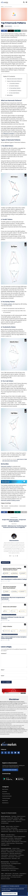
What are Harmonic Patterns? (14, 78)
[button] (14, 886)
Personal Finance (4, 853)
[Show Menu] (26, 2)
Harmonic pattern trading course (10, 500)
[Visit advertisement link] (14, 481)
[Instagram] (8, 752)
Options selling (4, 838)
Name (3, 669)
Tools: (2, 873)
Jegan (21, 818)
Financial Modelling (20, 850)
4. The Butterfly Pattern (15, 90)
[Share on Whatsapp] (17, 31)
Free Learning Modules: (6, 848)
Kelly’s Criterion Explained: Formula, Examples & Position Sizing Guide (14, 637)
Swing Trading (12, 850)
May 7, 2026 (16, 26)
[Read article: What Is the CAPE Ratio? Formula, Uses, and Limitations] (14, 609)
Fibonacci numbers (8, 133)
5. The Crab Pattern (14, 93)
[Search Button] (23, 2)
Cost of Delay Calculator (16, 877)
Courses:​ (3, 826)
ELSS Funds (17, 856)
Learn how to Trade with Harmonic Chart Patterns (14, 460)
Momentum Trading (5, 828)
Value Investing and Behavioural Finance (9, 868)
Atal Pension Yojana (5, 877)
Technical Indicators (13, 855)
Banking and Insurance (6, 858)
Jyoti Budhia (15, 819)
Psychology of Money (5, 863)
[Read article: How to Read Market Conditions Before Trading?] (14, 571)
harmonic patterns (13, 505)
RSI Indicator (3, 851)
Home (2, 6)
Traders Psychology (10, 843)
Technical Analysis (8, 6)
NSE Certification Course (22, 831)
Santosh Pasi (18, 821)
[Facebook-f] (2, 752)
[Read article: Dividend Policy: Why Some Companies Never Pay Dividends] (14, 589)
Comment (4, 653)
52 (9, 620)
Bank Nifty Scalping (10, 834)
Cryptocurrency (12, 831)
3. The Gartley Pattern (14, 88)
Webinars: (3, 834)
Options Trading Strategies (19, 836)
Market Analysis (5, 594)
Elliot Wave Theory (23, 829)
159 (9, 640)
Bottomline (10, 95)
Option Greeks (11, 856)
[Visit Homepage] (4, 2)
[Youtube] (15, 752)
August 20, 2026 (5, 581)
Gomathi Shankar (5, 823)
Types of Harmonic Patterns (14, 81)
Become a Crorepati (5, 878)
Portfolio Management (6, 841)
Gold (19, 858)
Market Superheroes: (5, 816)
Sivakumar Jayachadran (6, 819)
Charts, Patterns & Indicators (9, 614)
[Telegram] (18, 752)
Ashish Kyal (3, 818)
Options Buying (10, 840)
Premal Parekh (10, 818)
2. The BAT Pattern (14, 86)
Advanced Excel (4, 831)
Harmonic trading (6, 466)
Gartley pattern (7, 304)
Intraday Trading (15, 848)
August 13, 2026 (4, 600)
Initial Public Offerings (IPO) (15, 853)
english (6, 505)
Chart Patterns (4, 856)
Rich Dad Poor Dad (14, 861)
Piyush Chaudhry (11, 821)
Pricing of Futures (18, 851)
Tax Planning (3, 840)
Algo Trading (15, 829)
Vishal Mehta (4, 821)
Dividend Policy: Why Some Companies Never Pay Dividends (13, 598)
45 (9, 581)
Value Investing (4, 855)
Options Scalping (4, 850)
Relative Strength (18, 838)
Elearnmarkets (8, 26)
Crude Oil (3, 843)
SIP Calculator (16, 873)
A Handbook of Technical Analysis (10, 886)
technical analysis (6, 507)
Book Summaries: (5, 861)
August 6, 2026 (4, 640)
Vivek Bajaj (13, 816)
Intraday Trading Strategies (7, 836)
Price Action (10, 838)
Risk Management (15, 841)
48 (9, 600)
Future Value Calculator (6, 875)
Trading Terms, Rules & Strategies (9, 576)
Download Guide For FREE (9, 893)
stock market (22, 505)
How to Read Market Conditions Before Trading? (14, 579)
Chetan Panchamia (21, 816)
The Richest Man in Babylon (7, 865)
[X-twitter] (5, 752)
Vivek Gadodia (22, 819)
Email (2, 675)
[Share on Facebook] (4, 31)
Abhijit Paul (16, 818)
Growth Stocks (18, 840)
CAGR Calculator (8, 873)
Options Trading (9, 826)
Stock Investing (14, 828)
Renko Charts (23, 841)
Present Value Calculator (17, 875)
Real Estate (14, 858)
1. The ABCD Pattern (14, 83)
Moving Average (19, 843)
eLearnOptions (23, 873)
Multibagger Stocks (5, 845)
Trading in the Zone (5, 870)
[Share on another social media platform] (24, 31)
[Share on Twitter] (11, 31)
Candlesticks (21, 855)
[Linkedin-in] (12, 752)
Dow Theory (16, 826)
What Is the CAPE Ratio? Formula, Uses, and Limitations (12, 617)
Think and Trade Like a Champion (8, 867)
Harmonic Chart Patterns (6, 829)
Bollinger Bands (10, 851)
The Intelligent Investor (16, 863)
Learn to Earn (13, 870)
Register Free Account (10, 769)
